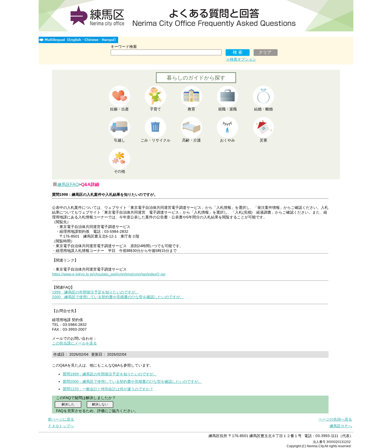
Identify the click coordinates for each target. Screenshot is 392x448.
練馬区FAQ (68, 184)
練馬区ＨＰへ (341, 426)
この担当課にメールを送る (74, 343)
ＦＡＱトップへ (61, 426)
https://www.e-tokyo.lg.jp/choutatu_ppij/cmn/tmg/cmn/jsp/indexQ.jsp (108, 274)
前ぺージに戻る (61, 419)
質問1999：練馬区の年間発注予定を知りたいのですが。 (110, 374)
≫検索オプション (241, 59)
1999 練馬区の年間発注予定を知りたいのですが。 (95, 292)
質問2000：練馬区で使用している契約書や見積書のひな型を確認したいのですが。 (132, 381)
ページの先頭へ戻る (335, 419)
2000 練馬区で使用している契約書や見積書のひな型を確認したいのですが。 (118, 297)
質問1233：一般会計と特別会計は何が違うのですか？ (108, 389)
